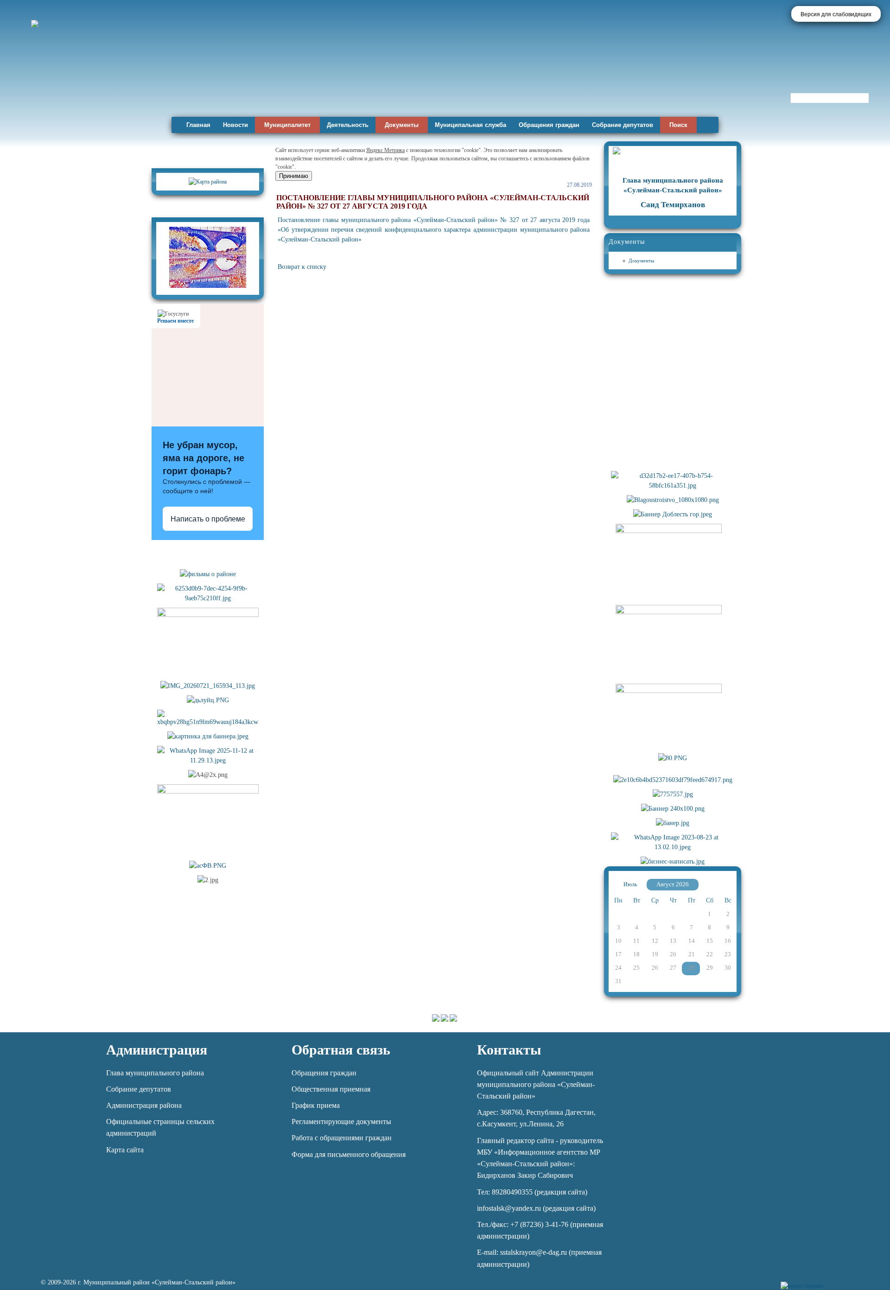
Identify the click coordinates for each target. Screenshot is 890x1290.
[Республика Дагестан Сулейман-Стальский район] (265, 87)
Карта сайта (125, 1150)
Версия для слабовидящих (836, 14)
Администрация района (144, 1105)
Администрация (156, 1049)
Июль (630, 884)
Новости (235, 124)
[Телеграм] (832, 1280)
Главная (198, 124)
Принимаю (293, 175)
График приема (316, 1105)
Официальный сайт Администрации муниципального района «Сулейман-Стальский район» (536, 1084)
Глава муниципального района (155, 1073)
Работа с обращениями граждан (342, 1138)
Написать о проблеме (208, 519)
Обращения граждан (549, 124)
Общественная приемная (331, 1089)
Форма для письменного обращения (349, 1154)
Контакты (509, 1049)
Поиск (678, 124)
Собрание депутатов (622, 124)
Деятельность (348, 124)
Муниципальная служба (470, 124)
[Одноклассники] (863, 1280)
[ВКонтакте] (847, 1280)
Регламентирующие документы (341, 1121)
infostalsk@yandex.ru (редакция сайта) (536, 1208)
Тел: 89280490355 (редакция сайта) (532, 1192)
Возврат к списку (302, 266)
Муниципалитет (287, 124)
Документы (402, 124)
